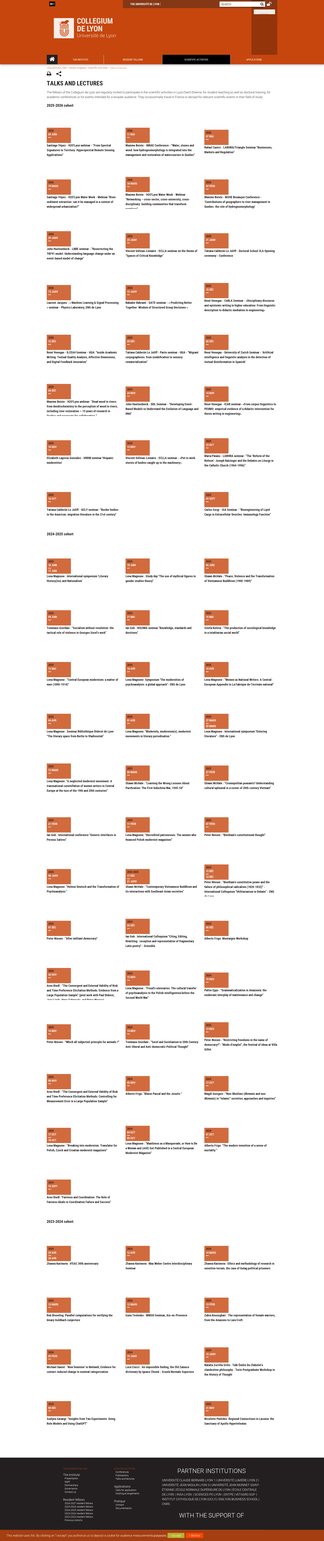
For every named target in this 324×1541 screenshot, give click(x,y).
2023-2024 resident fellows (79, 1513)
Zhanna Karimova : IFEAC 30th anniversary (72, 1263)
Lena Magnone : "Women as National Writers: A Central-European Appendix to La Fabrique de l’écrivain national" (239, 682)
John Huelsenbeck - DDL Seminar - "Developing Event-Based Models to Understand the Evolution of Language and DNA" (162, 409)
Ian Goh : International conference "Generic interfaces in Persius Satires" (81, 837)
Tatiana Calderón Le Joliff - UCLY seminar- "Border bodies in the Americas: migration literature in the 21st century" (82, 512)
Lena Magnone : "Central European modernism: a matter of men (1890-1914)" (82, 682)
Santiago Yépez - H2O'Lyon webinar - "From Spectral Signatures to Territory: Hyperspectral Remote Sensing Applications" (80, 150)
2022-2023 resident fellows (79, 1516)
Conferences (122, 1472)
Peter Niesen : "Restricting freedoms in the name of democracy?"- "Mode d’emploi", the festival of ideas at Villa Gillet (240, 1044)
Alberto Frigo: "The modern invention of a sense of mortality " (235, 1147)
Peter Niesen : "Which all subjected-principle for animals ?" (83, 1042)
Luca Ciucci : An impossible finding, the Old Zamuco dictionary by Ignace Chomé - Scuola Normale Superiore (160, 1369)
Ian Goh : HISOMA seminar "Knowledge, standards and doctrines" (159, 630)
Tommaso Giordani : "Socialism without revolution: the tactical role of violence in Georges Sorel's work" (80, 630)
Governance (71, 1488)
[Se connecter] (271, 4)
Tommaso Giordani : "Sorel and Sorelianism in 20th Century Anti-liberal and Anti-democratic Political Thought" (162, 1044)
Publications (122, 1475)
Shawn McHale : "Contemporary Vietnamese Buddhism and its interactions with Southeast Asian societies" (161, 889)
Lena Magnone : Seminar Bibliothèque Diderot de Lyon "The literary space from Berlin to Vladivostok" (80, 733)
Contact (120, 1504)
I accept (176, 1535)
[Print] (50, 74)
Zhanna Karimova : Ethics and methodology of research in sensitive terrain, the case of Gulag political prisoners (239, 1265)
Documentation (124, 1508)
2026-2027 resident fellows (79, 1503)
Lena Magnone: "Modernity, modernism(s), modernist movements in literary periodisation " (158, 733)
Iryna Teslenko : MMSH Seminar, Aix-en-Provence (156, 1315)
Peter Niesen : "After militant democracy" (72, 938)
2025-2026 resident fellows (79, 1506)
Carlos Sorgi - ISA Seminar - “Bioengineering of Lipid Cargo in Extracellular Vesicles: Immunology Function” (237, 512)
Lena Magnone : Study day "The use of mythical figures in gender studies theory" (161, 578)
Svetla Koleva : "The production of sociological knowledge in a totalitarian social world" (240, 630)
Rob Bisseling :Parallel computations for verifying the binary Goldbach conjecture (80, 1317)
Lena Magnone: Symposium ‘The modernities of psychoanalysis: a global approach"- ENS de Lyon (155, 682)
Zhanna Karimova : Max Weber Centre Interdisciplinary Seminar (159, 1265)
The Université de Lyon (144, 4)
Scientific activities (97, 67)
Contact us (70, 1491)
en (51, 4)
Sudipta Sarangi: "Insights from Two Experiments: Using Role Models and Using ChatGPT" (81, 1421)
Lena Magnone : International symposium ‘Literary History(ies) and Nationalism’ (77, 578)
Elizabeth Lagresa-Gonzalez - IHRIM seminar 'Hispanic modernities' (80, 460)
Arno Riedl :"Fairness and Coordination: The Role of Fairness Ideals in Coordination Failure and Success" (79, 1199)
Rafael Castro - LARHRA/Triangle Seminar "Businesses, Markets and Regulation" (238, 149)
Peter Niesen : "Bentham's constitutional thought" (234, 835)
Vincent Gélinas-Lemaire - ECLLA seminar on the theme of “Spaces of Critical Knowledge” (161, 253)
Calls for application (126, 1490)
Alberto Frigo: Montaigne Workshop (226, 938)
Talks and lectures (125, 1478)
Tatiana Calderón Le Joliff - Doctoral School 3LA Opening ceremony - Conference (239, 253)
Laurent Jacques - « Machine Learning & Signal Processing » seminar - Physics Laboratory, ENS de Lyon (83, 305)
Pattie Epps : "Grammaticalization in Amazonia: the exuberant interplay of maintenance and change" (235, 992)
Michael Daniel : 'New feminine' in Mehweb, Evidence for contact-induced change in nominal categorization (81, 1369)
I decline (194, 1535)
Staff (67, 1481)
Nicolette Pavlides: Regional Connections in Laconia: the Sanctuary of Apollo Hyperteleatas (239, 1421)
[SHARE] (60, 74)
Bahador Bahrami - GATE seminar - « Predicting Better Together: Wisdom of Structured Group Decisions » (159, 305)
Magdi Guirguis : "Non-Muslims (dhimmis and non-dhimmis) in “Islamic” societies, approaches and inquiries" (240, 1096)
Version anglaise (77, 67)
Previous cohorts (73, 1520)
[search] (242, 4)
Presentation (71, 1478)
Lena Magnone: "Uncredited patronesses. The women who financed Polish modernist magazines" (161, 837)
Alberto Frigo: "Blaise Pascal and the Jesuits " (154, 1094)
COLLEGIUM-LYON (56, 67)
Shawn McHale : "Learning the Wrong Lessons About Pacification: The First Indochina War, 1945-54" (158, 785)
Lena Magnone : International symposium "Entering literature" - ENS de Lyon (235, 733)
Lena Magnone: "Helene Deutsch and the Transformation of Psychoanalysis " (83, 889)
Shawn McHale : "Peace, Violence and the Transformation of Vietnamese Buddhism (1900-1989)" (239, 578)
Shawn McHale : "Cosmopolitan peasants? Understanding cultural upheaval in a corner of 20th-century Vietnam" (239, 785)
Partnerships (71, 1485)
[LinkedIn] (264, 11)
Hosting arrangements (127, 1493)
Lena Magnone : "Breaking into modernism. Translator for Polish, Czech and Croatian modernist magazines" (82, 1147)
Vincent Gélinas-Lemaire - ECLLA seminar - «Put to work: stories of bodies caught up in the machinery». (161, 460)
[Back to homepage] (85, 27)
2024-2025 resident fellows (79, 1510)
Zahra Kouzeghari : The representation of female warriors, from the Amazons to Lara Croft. (239, 1317)
